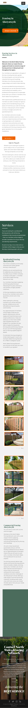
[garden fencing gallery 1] (14, 369)
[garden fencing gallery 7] (14, 445)
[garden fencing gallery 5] (14, 415)
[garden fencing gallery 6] (14, 430)
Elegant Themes (14, 704)
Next (22, 448)
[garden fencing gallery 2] (14, 384)
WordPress (14, 706)
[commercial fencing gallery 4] (14, 500)
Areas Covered (10, 30)
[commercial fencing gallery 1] (14, 469)
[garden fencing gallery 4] (14, 399)
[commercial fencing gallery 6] (14, 515)
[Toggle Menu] (23, 3)
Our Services (8, 138)
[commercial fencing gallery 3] (14, 485)
